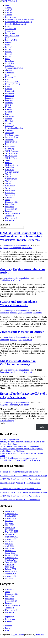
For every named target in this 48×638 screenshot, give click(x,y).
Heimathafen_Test (12, 84)
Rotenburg (9, 149)
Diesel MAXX (11, 40)
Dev (7, 38)
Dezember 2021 (11, 555)
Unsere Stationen (12, 172)
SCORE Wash (11, 158)
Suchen (3, 423)
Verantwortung (11, 179)
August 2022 (10, 539)
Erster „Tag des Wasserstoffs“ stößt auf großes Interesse (23, 395)
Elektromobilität (11, 202)
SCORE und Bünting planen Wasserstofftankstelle (18, 303)
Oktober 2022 (10, 534)
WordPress (39, 635)
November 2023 (11, 514)
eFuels (7, 45)
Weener (8, 188)
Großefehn (9, 72)
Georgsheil (9, 65)
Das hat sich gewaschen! (10, 439)
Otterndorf (9, 139)
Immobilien (9, 95)
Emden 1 (8, 47)
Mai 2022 (9, 544)
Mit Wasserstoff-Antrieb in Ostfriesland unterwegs (18, 362)
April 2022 (9, 546)
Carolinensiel (10, 28)
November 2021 (11, 557)
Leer (7, 114)
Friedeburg (9, 61)
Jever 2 (8, 105)
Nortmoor (9, 130)
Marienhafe (9, 116)
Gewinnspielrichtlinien (14, 68)
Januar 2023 (10, 527)
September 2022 (11, 537)
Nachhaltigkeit (11, 209)
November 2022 (11, 532)
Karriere (8, 107)
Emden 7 (8, 56)
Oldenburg (9, 132)
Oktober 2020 (10, 574)
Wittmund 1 (10, 193)
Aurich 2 (8, 8)
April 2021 (9, 564)
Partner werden (11, 142)
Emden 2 (8, 49)
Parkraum (9, 211)
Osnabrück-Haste (12, 135)
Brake (7, 26)
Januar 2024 (10, 511)
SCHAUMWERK (12, 213)
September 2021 (11, 562)
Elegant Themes (17, 635)
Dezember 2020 (11, 571)
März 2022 (9, 548)
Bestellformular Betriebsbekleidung (19, 19)
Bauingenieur (10, 17)
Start (7, 5)
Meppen (8, 119)
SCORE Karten (11, 153)
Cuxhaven (9, 31)
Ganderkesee (10, 63)
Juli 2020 (9, 578)
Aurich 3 (8, 10)
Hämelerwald (10, 77)
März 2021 (9, 567)
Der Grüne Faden (12, 35)
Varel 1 (8, 174)
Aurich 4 (8, 12)
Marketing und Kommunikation (16, 245)
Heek (7, 79)
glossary (8, 70)
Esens (7, 59)
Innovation (9, 206)
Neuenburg (9, 126)
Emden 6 (8, 54)
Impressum (9, 98)
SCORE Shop (11, 156)
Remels (8, 144)
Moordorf (9, 121)
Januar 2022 (10, 553)
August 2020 (10, 576)
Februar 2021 (10, 569)
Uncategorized (11, 218)
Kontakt (8, 109)
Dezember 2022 (11, 530)
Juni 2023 (9, 523)
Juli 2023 (9, 520)
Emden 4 (8, 52)
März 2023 (9, 525)
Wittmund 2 (10, 195)
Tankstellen (9, 167)
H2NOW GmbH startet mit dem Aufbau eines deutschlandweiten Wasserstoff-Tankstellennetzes (21, 236)
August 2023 (10, 518)
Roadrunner (10, 146)
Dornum (8, 42)
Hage (7, 75)
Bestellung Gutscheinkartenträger (18, 22)
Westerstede (10, 190)
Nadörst (8, 123)
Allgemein (9, 197)
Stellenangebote (11, 165)
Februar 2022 (10, 551)
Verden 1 (8, 181)
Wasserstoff (9, 220)
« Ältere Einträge (7, 421)
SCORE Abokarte (12, 151)
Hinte (7, 86)
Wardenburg (10, 186)
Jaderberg (9, 102)
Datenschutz (10, 33)
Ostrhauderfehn (11, 137)
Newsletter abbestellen (14, 128)
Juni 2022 (9, 541)
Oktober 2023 (10, 516)
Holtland (8, 89)
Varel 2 (8, 176)
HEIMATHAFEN (12, 82)
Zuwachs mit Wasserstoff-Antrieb (22, 331)
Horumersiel (10, 91)
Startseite (8, 163)
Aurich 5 (8, 15)
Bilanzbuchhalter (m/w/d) (15, 24)
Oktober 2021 (10, 560)
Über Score (9, 169)
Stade (7, 160)
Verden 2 (8, 183)
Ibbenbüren (9, 93)
